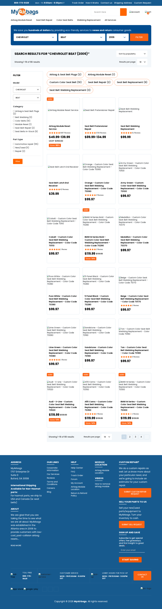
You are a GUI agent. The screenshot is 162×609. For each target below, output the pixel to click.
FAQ (73, 471)
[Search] (123, 12)
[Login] (134, 11)
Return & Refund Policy (79, 494)
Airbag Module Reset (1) (101, 74)
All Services (110, 20)
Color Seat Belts (64, 20)
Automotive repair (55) (26, 144)
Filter (139, 37)
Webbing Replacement (89, 20)
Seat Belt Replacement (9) (132, 82)
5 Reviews (136, 357)
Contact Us (142, 575)
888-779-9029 (21, 3)
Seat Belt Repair (44, 20)
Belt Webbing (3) (23, 117)
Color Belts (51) (22, 121)
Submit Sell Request (132, 524)
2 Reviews (100, 195)
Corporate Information (53, 469)
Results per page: (127, 62)
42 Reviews (64, 189)
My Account (77, 483)
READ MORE (16, 545)
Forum (74, 479)
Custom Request (142, 3)
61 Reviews (136, 133)
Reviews (51, 477)
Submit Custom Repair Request (135, 492)
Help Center (77, 467)
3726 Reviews (101, 133)
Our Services (53, 474)
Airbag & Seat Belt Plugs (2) (26, 112)
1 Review (63, 249)
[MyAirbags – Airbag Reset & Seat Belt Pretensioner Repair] (25, 11)
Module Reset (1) (23, 124)
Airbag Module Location (78, 488)
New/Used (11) (22, 147)
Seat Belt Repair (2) (25, 128)
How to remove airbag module (102, 485)
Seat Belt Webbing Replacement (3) (69, 90)
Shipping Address (123, 3)
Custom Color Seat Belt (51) (65, 82)
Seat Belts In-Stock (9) (26, 131)
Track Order (78, 3)
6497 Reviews (65, 133)
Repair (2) (20, 151)
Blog (49, 491)
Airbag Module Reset (21, 20)
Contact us (106, 3)
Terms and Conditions (52, 483)
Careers (51, 488)
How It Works (92, 3)
